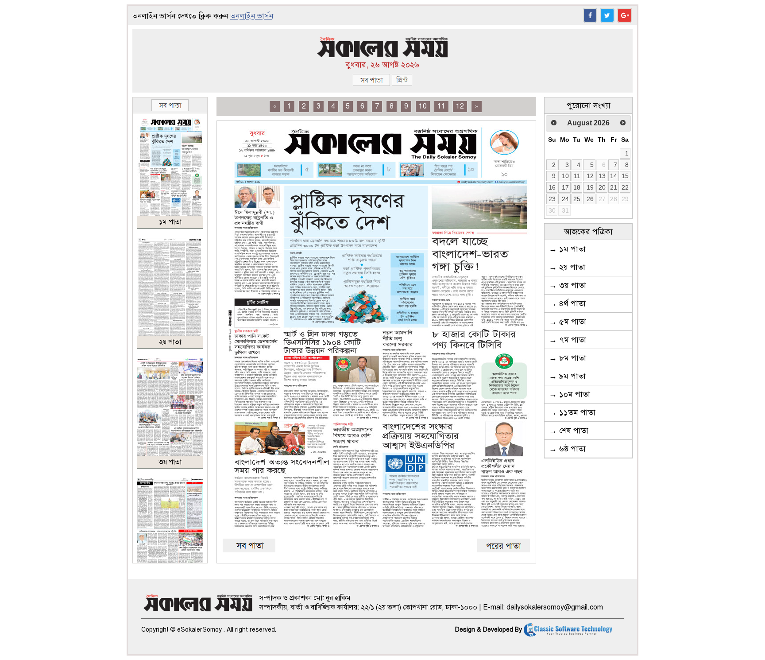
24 (565, 198)
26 (590, 198)
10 (423, 106)
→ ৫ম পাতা (567, 321)
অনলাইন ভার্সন (251, 16)
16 (552, 187)
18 (576, 187)
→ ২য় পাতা (567, 267)
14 (613, 175)
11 (441, 106)
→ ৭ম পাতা (567, 340)
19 (590, 187)
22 (625, 187)
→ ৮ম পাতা (567, 358)
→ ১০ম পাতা (569, 394)
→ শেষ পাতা (568, 430)
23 (552, 198)
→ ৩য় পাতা (567, 285)
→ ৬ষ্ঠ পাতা (567, 449)
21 (613, 187)
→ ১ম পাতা (567, 249)
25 (576, 198)
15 (625, 175)
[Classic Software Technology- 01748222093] (568, 629)
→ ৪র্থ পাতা (567, 303)
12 (460, 106)
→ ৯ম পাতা (567, 376)
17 (565, 187)
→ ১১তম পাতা (572, 412)
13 (602, 175)
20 (602, 187)
